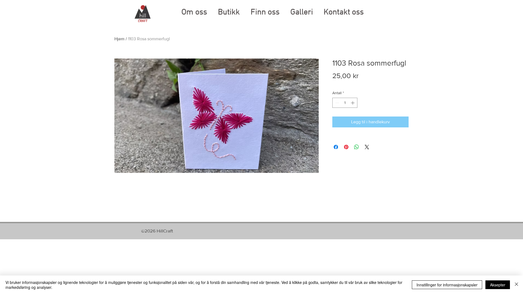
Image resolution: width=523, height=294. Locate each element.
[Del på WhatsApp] (356, 147)
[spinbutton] (345, 103)
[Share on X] (367, 147)
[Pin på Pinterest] (346, 147)
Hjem (119, 38)
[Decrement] (336, 103)
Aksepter (497, 284)
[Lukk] (516, 285)
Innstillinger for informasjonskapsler (447, 284)
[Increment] (353, 103)
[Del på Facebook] (336, 147)
